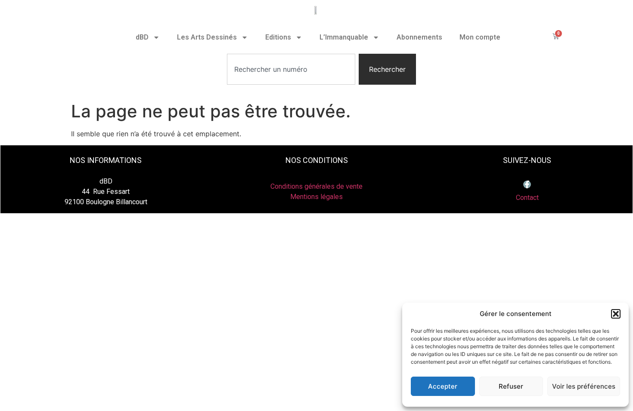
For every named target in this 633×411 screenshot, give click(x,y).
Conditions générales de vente (316, 186)
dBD (142, 37)
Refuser (511, 386)
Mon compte (479, 37)
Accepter (442, 386)
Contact (527, 197)
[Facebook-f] (527, 184)
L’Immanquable (344, 37)
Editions (278, 37)
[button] (615, 314)
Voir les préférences (583, 386)
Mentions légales (316, 197)
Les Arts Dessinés (207, 37)
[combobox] (291, 69)
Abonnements (419, 37)
